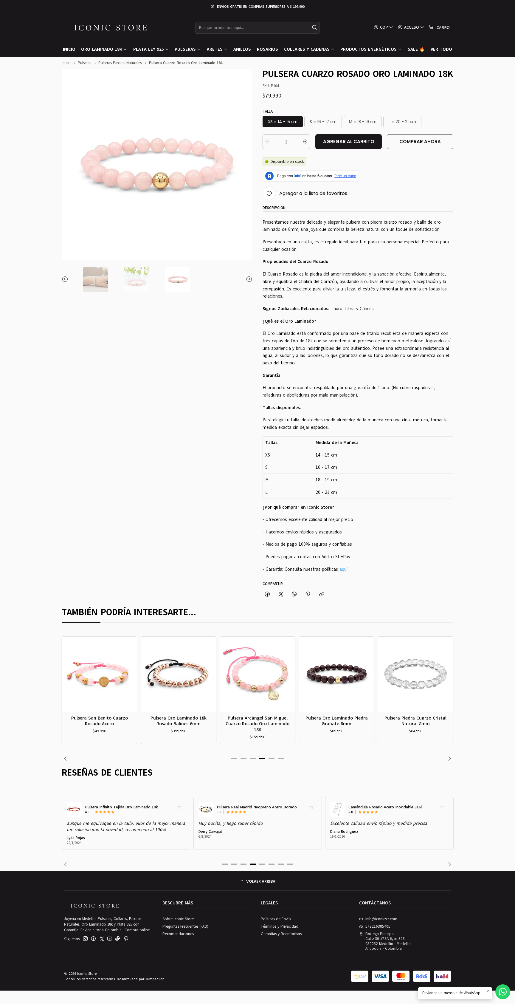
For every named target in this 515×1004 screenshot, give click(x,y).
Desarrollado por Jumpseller (140, 979)
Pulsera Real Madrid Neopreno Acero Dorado (257, 807)
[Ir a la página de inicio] (110, 27)
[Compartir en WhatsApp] (294, 594)
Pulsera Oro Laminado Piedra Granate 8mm (336, 721)
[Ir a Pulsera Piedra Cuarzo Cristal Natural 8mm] (415, 674)
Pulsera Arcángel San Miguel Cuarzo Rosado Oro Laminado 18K (257, 724)
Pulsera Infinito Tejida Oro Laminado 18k (121, 807)
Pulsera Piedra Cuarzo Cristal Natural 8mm (415, 721)
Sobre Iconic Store (178, 919)
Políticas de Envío (276, 919)
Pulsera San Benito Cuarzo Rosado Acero (99, 721)
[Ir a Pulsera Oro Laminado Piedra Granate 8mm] (336, 674)
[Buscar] (315, 28)
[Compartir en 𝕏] (280, 594)
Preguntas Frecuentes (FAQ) (185, 926)
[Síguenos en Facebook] (93, 939)
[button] (234, 758)
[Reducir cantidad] (267, 141)
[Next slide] (247, 279)
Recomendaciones (178, 934)
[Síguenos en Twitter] (102, 939)
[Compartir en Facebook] (267, 594)
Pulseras (84, 63)
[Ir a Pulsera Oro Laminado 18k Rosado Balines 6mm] (178, 674)
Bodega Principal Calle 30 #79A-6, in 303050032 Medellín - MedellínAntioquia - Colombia (388, 941)
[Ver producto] (74, 809)
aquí (343, 569)
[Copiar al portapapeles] (321, 594)
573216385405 (377, 926)
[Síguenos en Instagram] (85, 939)
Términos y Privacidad (279, 926)
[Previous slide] (66, 279)
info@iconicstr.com (381, 919)
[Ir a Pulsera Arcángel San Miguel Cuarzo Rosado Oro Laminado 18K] (257, 674)
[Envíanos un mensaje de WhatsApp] (502, 991)
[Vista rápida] (69, 681)
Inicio (66, 63)
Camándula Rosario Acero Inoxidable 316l (385, 807)
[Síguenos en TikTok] (117, 939)
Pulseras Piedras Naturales (120, 63)
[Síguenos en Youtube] (109, 939)
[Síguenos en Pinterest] (126, 939)
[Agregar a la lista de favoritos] (69, 667)
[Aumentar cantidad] (305, 141)
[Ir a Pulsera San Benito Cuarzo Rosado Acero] (99, 674)
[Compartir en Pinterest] (308, 594)
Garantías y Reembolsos (281, 934)
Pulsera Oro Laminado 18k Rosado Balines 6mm (179, 721)
